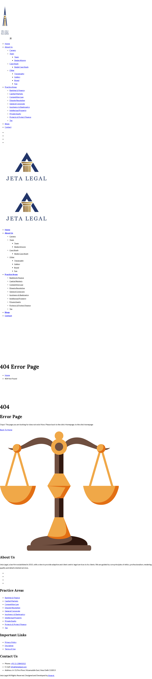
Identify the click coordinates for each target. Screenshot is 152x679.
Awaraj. (51, 675)
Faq (15, 84)
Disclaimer (9, 645)
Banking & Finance (17, 90)
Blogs (7, 124)
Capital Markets (16, 94)
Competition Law (17, 97)
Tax (11, 120)
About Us (9, 47)
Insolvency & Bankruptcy (20, 107)
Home (7, 43)
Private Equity (15, 114)
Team (12, 53)
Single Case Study (21, 67)
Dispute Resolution (17, 100)
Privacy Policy (10, 642)
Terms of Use (10, 649)
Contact (8, 127)
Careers (13, 50)
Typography (19, 74)
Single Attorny (20, 60)
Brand (16, 80)
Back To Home (6, 430)
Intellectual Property (18, 110)
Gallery (17, 77)
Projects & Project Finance (20, 117)
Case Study (14, 63)
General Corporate (17, 104)
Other (12, 70)
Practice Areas (11, 87)
